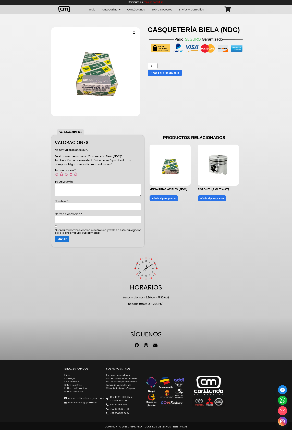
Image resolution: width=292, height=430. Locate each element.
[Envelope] (155, 345)
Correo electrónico (68, 214)
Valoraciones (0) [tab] (70, 132)
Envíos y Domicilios (191, 9)
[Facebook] (136, 345)
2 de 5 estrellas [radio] (61, 174)
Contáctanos (136, 9)
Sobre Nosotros (162, 9)
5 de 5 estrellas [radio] (76, 174)
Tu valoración (65, 181)
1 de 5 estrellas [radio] (57, 174)
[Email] (282, 410)
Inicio (92, 9)
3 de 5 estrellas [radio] (66, 174)
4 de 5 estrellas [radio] (71, 174)
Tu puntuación (65, 170)
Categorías (109, 9)
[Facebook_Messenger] (282, 389)
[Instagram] (146, 345)
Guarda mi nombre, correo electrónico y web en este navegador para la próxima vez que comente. (98, 231)
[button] (134, 33)
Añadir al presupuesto (165, 72)
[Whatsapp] (282, 400)
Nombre (61, 201)
